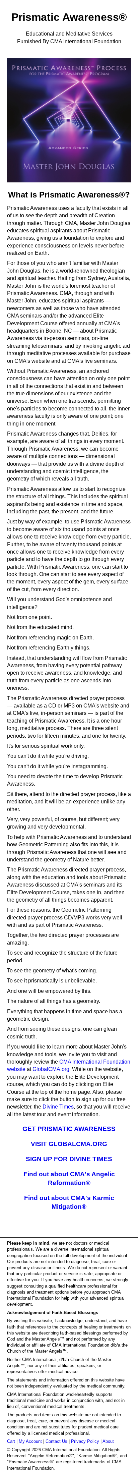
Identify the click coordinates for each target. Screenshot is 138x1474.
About (108, 1441)
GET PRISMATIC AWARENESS (69, 1128)
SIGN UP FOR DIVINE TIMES (69, 1159)
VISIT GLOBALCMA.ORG (69, 1143)
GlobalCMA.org (50, 1069)
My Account (30, 1441)
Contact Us (56, 1441)
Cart (11, 1441)
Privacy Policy (85, 1441)
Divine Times (58, 1107)
